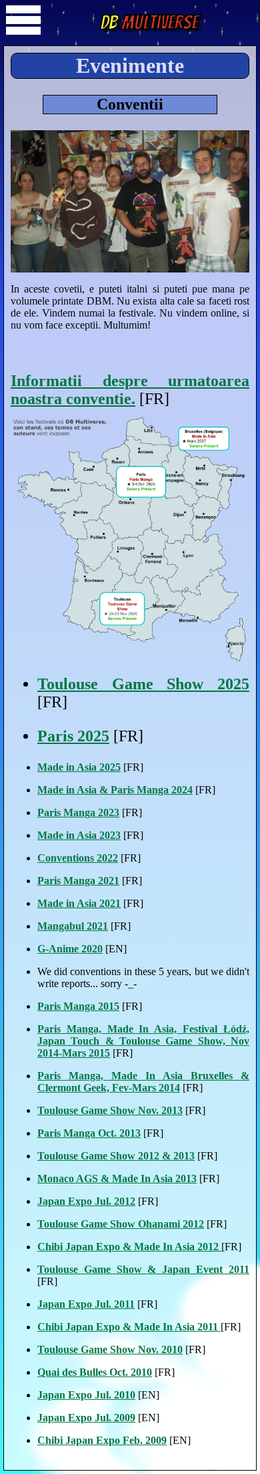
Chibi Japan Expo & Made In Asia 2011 (129, 1326)
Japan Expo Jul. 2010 (86, 1395)
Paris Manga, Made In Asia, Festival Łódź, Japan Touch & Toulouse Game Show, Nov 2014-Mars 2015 (143, 1041)
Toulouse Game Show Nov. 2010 (110, 1349)
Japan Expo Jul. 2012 (86, 1201)
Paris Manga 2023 (78, 812)
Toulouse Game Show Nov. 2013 (110, 1110)
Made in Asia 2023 (79, 835)
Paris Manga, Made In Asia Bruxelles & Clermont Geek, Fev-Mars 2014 (143, 1081)
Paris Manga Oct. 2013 (89, 1133)
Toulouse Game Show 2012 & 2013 (116, 1155)
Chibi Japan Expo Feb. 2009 (102, 1440)
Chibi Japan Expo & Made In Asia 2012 (129, 1246)
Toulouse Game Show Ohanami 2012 (120, 1224)
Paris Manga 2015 (78, 1006)
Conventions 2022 (77, 858)
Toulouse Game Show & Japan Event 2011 (143, 1269)
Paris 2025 (73, 736)
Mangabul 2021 (72, 926)
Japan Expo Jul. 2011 (86, 1304)
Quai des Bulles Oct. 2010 (94, 1372)
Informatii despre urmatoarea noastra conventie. (130, 389)
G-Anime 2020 (70, 948)
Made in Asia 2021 (79, 903)
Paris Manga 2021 (78, 880)
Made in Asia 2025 (79, 767)
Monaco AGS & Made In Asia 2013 (117, 1178)
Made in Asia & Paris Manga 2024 (115, 789)
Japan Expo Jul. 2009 (86, 1417)
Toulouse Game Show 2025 (143, 684)
